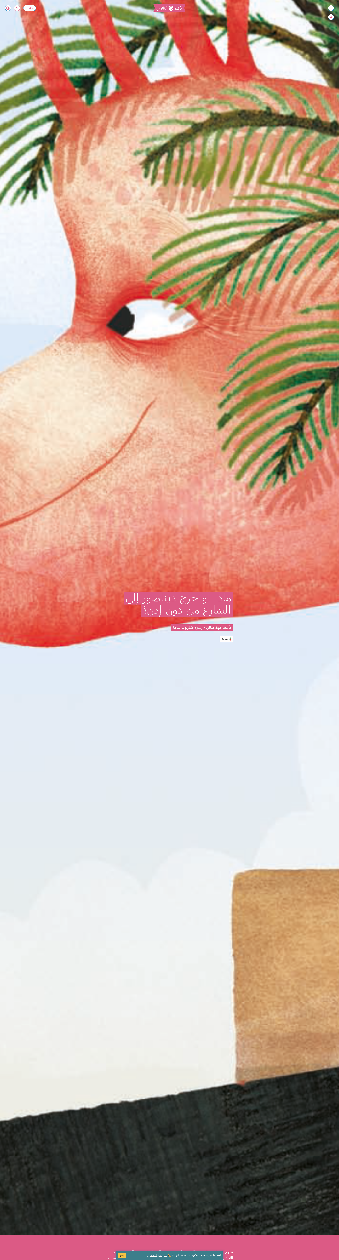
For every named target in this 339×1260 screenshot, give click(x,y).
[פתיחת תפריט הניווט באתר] (331, 8)
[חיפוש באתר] (331, 17)
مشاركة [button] (225, 639)
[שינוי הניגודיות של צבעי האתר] (8, 8)
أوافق (122, 1255)
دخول (30, 8)
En (17, 8)
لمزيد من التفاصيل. (157, 1255)
